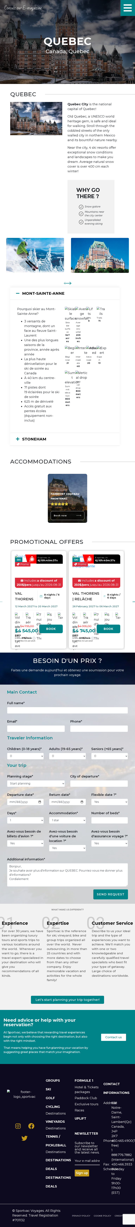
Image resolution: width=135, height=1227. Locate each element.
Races (79, 1110)
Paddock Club (86, 1098)
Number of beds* (105, 813)
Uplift (80, 1118)
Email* (12, 721)
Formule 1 (84, 1081)
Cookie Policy (102, 1215)
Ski (48, 1089)
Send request (110, 894)
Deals (51, 1169)
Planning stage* (20, 776)
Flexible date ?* (103, 795)
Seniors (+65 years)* (107, 749)
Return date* (59, 795)
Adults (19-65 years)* (66, 749)
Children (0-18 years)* (24, 749)
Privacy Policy (81, 1215)
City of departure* (84, 776)
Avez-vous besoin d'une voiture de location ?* (63, 836)
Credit (119, 1215)
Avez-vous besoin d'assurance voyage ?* (109, 834)
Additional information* (26, 859)
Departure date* (20, 795)
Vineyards (55, 1122)
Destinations (56, 1113)
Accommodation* (63, 813)
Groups (53, 1081)
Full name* (16, 703)
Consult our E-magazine (23, 8)
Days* (11, 813)
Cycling (53, 1107)
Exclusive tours (86, 1104)
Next (68, 281)
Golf (50, 1098)
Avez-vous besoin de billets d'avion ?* (24, 834)
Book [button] (51, 629)
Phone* (76, 721)
